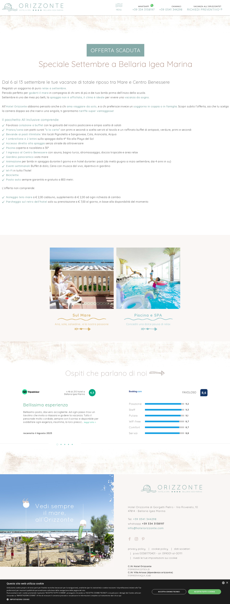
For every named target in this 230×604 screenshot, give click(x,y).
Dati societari (182, 548)
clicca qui (117, 595)
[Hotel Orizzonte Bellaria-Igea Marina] (39, 7)
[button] (204, 8)
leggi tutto (90, 422)
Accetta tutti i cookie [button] (204, 592)
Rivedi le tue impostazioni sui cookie (155, 557)
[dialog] (115, 591)
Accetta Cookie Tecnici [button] (169, 592)
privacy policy (137, 548)
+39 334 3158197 (143, 9)
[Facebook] (129, 539)
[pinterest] (143, 539)
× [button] (227, 583)
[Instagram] (136, 539)
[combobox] (223, 582)
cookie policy (160, 548)
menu (119, 9)
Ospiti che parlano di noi (107, 373)
